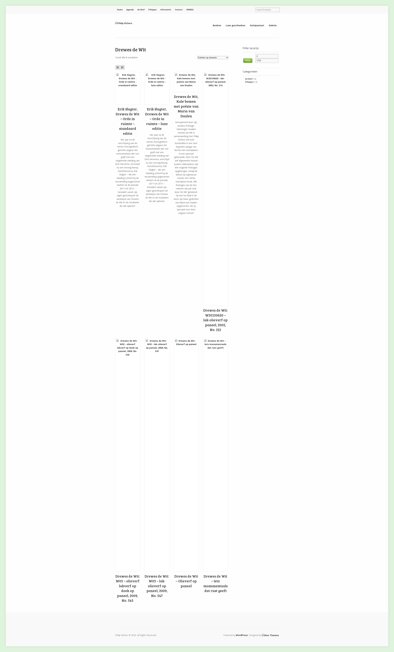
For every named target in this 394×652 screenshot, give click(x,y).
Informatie (165, 9)
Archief (141, 9)
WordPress (242, 635)
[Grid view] (117, 67)
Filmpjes (152, 9)
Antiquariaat (257, 25)
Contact (179, 9)
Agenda (130, 9)
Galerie (273, 25)
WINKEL (190, 9)
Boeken (217, 25)
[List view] (122, 67)
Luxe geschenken (235, 25)
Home (120, 9)
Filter (248, 60)
